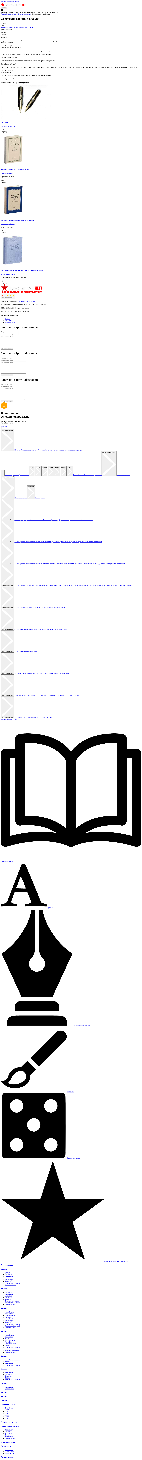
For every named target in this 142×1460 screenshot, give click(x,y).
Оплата (9, 1)
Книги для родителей (21, 695)
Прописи (17, 450)
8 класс (75, 475)
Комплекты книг (21, 498)
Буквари (23, 520)
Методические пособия (8, 274)
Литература (41, 629)
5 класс (17, 607)
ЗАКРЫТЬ (4, 426)
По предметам (40, 498)
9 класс (81, 475)
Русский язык (30, 520)
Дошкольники (24, 475)
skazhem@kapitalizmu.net (27, 301)
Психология (64, 695)
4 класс (17, 585)
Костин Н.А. (27, 717)
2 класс (17, 542)
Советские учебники (24, 14)
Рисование (47, 520)
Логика (57, 695)
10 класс (86, 475)
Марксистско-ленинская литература (70, 450)
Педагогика (51, 695)
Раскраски (41, 450)
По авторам (18, 717)
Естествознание (42, 564)
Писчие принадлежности (9, 126)
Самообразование (95, 475)
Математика (39, 520)
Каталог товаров (11, 14)
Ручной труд (55, 520)
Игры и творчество (51, 450)
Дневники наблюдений (68, 542)
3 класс (17, 564)
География (57, 585)
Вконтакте (8, 320)
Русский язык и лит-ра (27, 607)
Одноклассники (10, 322)
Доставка (4, 1)
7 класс (17, 651)
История (40, 585)
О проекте (15, 1)
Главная (3, 14)
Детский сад (34, 673)
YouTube (7, 319)
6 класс (17, 629)
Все (3, 475)
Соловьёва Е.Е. (36, 717)
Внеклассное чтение (123, 475)
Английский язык (62, 564)
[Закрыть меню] (1, 428)
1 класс (17, 520)
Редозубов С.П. (47, 717)
